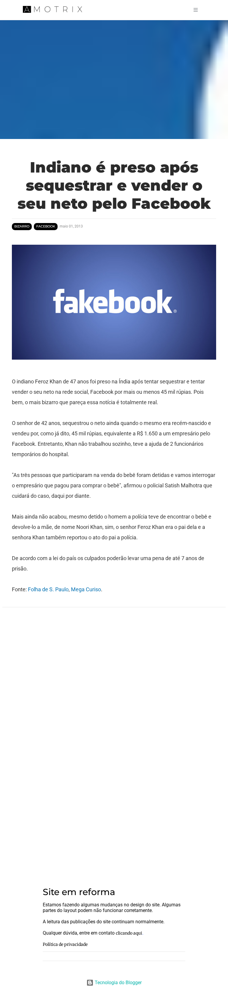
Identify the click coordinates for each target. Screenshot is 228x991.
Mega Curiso (86, 589)
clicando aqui (129, 933)
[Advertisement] (114, 826)
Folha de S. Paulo (48, 589)
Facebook (45, 226)
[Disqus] (114, 691)
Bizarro (21, 226)
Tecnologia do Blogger (118, 982)
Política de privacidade (65, 944)
